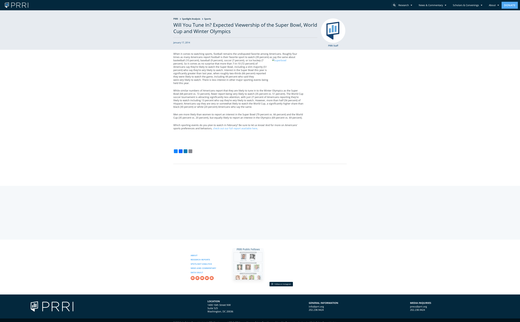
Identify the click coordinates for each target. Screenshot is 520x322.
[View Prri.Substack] (212, 278)
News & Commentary (431, 5)
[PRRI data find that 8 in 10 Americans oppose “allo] (281, 264)
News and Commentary (203, 268)
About (492, 5)
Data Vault (197, 272)
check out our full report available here (235, 128)
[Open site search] (394, 5)
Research (403, 5)
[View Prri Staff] (333, 30)
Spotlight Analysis (191, 18)
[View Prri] (207, 278)
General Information (323, 303)
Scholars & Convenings (466, 5)
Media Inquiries (420, 303)
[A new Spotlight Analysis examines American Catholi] (313, 264)
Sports (207, 18)
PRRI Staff (333, 45)
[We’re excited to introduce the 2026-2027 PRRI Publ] (248, 264)
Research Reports (200, 259)
